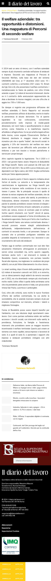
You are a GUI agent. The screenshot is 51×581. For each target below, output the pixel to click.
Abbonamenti (7, 525)
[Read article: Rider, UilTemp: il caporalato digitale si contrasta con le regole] (6, 418)
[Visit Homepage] (25, 3)
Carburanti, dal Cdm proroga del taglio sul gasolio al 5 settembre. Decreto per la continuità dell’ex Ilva (31, 427)
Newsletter (6, 528)
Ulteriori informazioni (24, 461)
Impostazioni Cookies (10, 531)
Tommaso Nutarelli (10, 39)
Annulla (6, 564)
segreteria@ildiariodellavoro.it (13, 513)
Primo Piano (12, 11)
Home (4, 11)
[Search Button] (48, 3)
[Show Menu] (3, 3)
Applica (19, 564)
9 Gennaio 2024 (27, 39)
